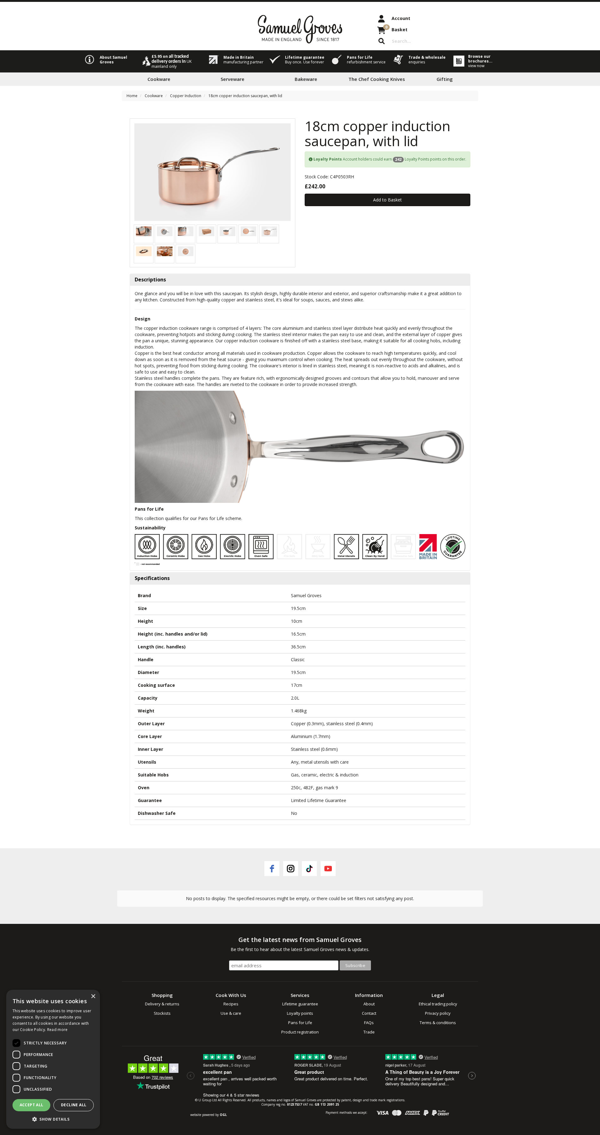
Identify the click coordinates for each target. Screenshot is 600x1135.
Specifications (152, 578)
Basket (396, 28)
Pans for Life (300, 1022)
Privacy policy (438, 1013)
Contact (369, 1013)
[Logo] (185, 231)
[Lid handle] (144, 251)
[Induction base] (164, 231)
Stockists (162, 1013)
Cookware (159, 79)
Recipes (230, 1004)
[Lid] (185, 251)
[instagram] (290, 868)
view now (476, 65)
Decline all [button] (73, 1105)
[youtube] (328, 868)
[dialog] (53, 1059)
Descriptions (150, 280)
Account (401, 18)
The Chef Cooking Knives (376, 79)
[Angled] (227, 231)
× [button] (93, 996)
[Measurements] (269, 231)
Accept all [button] (31, 1105)
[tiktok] (309, 868)
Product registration (300, 1032)
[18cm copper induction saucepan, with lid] (212, 172)
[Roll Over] (248, 231)
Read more (57, 1029)
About (369, 1004)
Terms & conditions (438, 1022)
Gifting (445, 79)
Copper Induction (185, 95)
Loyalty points (300, 1013)
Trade (369, 1032)
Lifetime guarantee (300, 1004)
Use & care (231, 1013)
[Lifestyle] (164, 251)
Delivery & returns (162, 1004)
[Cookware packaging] (206, 231)
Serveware (232, 79)
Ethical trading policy (438, 1004)
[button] (53, 1119)
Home (132, 95)
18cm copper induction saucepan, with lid (245, 95)
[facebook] (271, 868)
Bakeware (306, 79)
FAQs (369, 1022)
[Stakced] (144, 231)
